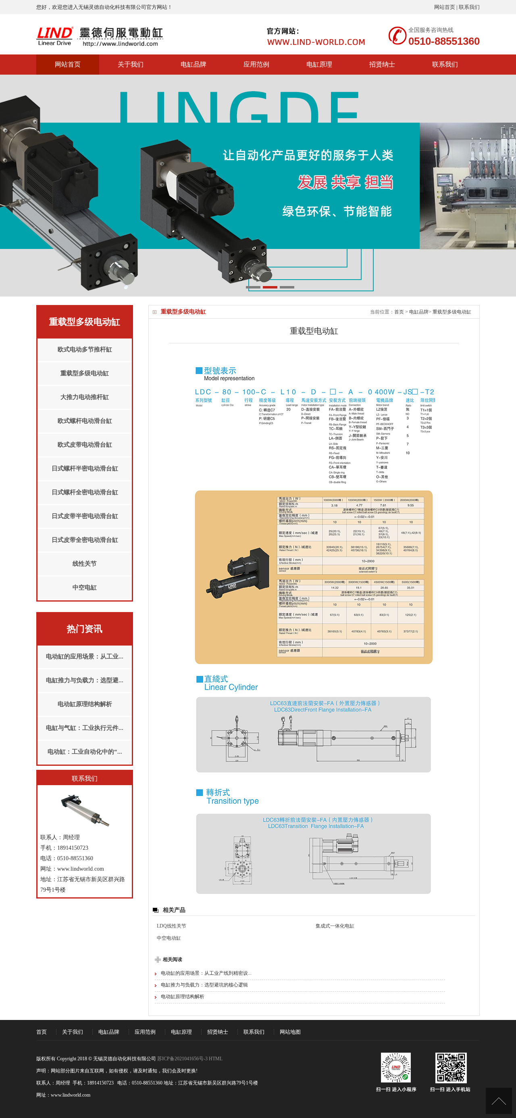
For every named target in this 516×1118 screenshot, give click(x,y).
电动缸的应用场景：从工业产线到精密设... (206, 973)
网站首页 (444, 7)
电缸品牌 (193, 64)
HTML (216, 1059)
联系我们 (469, 7)
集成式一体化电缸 (335, 926)
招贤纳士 (382, 64)
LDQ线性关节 (171, 926)
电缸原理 (319, 64)
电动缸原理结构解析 (182, 996)
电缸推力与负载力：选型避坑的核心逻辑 (204, 985)
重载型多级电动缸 (452, 312)
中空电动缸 (169, 938)
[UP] (499, 1101)
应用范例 (256, 64)
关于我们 (131, 64)
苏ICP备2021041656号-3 (182, 1059)
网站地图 (290, 1032)
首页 (399, 312)
